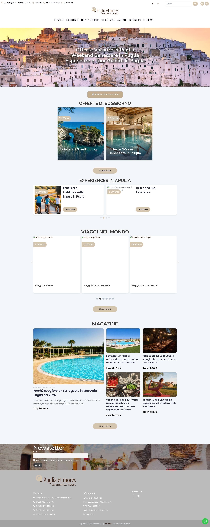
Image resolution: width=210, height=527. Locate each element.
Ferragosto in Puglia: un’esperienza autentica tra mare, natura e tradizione (122, 359)
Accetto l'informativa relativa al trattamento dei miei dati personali (62, 460)
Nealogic (108, 523)
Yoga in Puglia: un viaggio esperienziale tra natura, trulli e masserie (159, 403)
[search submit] (195, 4)
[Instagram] (207, 4)
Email (35, 451)
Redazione (37, 387)
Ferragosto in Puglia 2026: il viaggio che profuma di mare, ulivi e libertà (159, 359)
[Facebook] (202, 4)
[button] (32, 262)
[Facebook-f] (133, 496)
